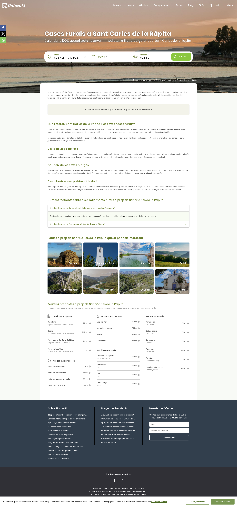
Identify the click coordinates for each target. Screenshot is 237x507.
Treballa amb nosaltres (58, 454)
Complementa (162, 5)
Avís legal (97, 488)
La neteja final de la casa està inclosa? (118, 430)
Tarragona (160, 80)
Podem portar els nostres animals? (116, 434)
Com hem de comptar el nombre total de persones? (118, 419)
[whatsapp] (3, 40)
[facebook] (3, 28)
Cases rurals (148, 80)
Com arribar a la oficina (58, 430)
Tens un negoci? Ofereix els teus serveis (65, 446)
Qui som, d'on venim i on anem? (62, 423)
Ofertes (143, 5)
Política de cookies (159, 501)
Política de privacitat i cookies (131, 488)
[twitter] (3, 34)
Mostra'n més (107, 442)
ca (229, 5)
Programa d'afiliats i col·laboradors (63, 442)
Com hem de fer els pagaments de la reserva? (118, 438)
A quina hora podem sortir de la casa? (117, 427)
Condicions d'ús (110, 488)
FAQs (202, 5)
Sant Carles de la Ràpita (187, 80)
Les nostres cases (123, 5)
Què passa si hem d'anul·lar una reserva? (118, 423)
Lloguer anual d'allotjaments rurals (63, 450)
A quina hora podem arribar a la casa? (117, 415)
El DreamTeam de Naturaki (59, 427)
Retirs (179, 5)
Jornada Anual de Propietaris (60, 434)
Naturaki (136, 80)
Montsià (171, 80)
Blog (190, 5)
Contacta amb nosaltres (58, 458)
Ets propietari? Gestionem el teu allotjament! (68, 415)
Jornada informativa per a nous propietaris (66, 419)
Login (217, 5)
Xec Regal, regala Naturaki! (59, 438)
